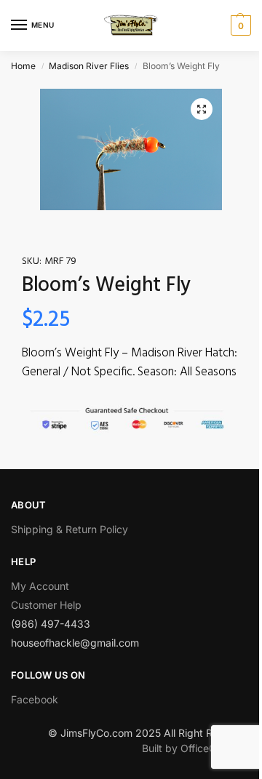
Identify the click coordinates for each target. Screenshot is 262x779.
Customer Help (46, 605)
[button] (202, 109)
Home (23, 65)
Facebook (34, 699)
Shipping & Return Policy (69, 529)
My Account (40, 586)
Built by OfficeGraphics (196, 748)
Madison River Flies (89, 65)
